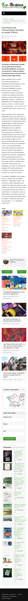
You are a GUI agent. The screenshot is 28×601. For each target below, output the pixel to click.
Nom (4, 431)
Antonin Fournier (9, 379)
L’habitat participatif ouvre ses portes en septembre (13, 293)
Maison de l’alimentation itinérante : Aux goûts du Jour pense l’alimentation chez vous (6, 221)
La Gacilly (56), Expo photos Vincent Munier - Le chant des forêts (18, 454)
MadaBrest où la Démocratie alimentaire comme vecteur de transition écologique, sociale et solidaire (6, 243)
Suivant (21, 271)
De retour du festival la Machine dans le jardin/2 (12, 320)
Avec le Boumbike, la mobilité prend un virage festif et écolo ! (13, 375)
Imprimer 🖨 (5, 58)
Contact (20, 594)
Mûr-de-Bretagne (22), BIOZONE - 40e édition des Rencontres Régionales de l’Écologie (19, 532)
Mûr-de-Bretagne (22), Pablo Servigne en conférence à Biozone (19, 545)
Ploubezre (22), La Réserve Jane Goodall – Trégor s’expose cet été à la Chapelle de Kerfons (19, 481)
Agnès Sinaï (8, 323)
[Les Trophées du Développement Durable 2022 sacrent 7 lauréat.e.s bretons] (18, 213)
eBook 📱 (22, 58)
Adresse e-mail (7, 417)
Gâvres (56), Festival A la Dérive (17, 493)
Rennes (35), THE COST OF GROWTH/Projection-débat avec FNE (20, 519)
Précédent (8, 271)
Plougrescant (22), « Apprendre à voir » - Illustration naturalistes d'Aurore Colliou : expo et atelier (19, 467)
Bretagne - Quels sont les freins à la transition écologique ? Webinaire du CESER (19, 558)
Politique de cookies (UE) (9, 594)
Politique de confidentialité (9, 596)
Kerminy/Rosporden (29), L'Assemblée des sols (20, 506)
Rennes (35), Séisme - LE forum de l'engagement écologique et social (18, 573)
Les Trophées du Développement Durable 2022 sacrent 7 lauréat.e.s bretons (18, 219)
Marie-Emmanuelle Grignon (10, 36)
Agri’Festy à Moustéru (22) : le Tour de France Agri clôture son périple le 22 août (14, 346)
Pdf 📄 (14, 58)
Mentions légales (6, 598)
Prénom (5, 424)
